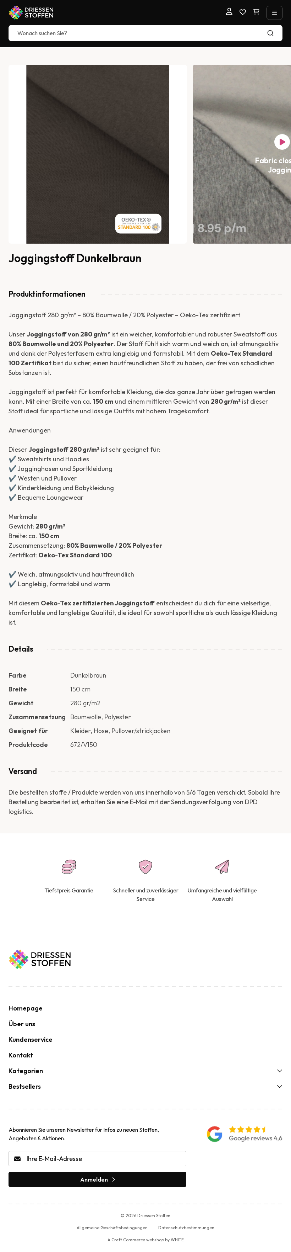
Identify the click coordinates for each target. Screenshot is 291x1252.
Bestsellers (25, 1086)
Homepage (26, 1008)
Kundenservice (31, 1039)
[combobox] (145, 33)
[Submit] (273, 33)
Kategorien (26, 1071)
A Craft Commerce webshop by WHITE (146, 1239)
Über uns (22, 1024)
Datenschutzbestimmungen (186, 1227)
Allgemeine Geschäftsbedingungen (112, 1227)
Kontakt (21, 1055)
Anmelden (94, 1179)
